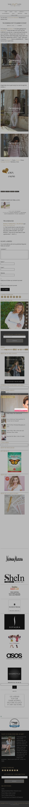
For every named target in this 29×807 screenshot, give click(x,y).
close (2, 411)
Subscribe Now (21, 410)
